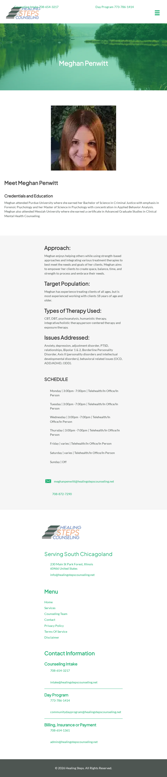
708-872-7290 (62, 494)
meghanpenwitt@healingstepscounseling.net (84, 481)
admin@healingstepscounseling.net (74, 742)
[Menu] (157, 12)
